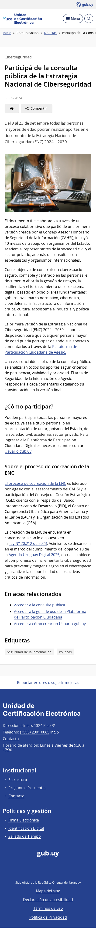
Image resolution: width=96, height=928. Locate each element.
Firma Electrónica (23, 820)
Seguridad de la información (29, 652)
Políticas (65, 652)
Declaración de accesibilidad (48, 899)
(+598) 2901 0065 (34, 732)
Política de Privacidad (48, 917)
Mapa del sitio (48, 891)
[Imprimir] (12, 108)
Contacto (11, 738)
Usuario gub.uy (18, 451)
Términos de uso (48, 908)
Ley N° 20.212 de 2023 (28, 543)
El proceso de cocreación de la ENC (35, 483)
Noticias (50, 33)
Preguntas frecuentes (27, 787)
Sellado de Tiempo (24, 836)
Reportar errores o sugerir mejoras (48, 682)
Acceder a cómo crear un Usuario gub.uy (50, 623)
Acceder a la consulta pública (39, 604)
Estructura (17, 779)
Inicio (7, 33)
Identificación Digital (26, 828)
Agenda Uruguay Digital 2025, (34, 554)
